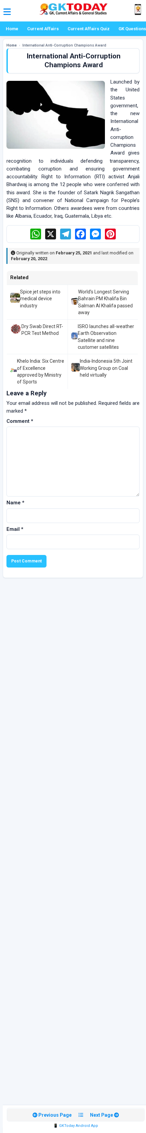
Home (12, 28)
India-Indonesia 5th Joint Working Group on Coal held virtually (106, 368)
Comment (19, 421)
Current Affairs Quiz (89, 28)
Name (15, 503)
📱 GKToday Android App (75, 1125)
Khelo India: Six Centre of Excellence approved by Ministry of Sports (40, 371)
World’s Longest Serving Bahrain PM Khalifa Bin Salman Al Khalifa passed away (105, 302)
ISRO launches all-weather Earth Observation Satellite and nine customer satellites (106, 337)
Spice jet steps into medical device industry (40, 298)
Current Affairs (43, 28)
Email (14, 529)
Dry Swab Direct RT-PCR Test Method (42, 330)
